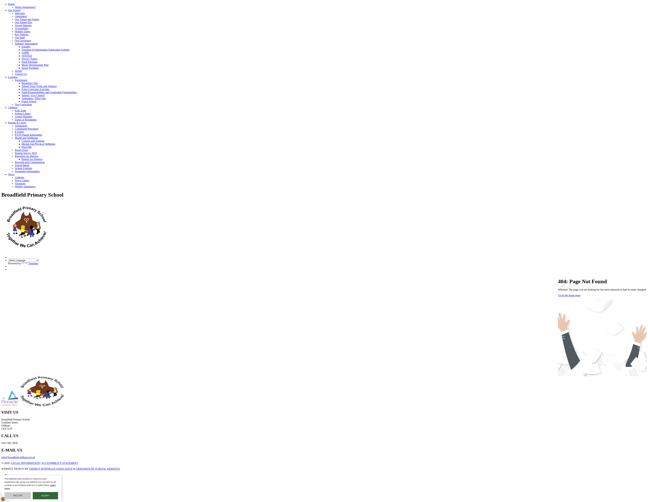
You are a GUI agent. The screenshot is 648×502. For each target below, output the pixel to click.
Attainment (21, 16)
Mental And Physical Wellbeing (38, 144)
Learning (13, 77)
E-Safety (19, 131)
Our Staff (20, 37)
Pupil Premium (29, 61)
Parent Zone (21, 150)
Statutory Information (26, 43)
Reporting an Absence (26, 156)
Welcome (20, 13)
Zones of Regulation (26, 119)
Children (12, 107)
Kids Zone (20, 110)
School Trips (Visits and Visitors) (39, 86)
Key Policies (21, 34)
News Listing (22, 180)
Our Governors (23, 40)
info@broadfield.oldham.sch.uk (18, 457)
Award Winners (23, 25)
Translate (33, 263)
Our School (14, 10)
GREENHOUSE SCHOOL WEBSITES (98, 468)
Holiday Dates (22, 31)
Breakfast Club (30, 83)
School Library (23, 113)
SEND (18, 71)
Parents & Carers (17, 122)
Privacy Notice (29, 58)
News (11, 174)
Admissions (21, 125)
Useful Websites (23, 116)
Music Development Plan (35, 65)
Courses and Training (33, 141)
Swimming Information (27, 171)
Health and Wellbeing (26, 137)
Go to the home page (569, 295)
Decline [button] (17, 495)
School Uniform (23, 168)
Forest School (29, 101)
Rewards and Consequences (30, 162)
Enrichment (21, 80)
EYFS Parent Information (28, 134)
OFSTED (27, 55)
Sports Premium (30, 68)
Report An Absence (32, 159)
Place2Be (27, 147)
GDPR (25, 52)
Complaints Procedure (26, 128)
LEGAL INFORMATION (25, 463)
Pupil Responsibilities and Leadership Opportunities (49, 92)
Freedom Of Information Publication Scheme (46, 49)
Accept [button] (45, 495)
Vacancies (20, 183)
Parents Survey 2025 (26, 153)
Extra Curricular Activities (35, 89)
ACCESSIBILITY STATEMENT (60, 463)
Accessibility (22, 28)
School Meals (22, 165)
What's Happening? (25, 7)
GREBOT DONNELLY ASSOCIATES (50, 468)
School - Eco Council (33, 95)
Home (11, 4)
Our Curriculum (23, 104)
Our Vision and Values (27, 19)
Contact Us (21, 74)
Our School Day (23, 22)
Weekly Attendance (25, 186)
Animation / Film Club (34, 98)
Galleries (19, 177)
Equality (26, 46)
